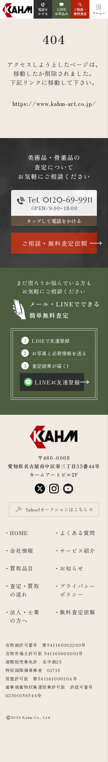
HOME (19, 533)
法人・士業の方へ (25, 616)
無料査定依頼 (77, 612)
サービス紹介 (77, 550)
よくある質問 (77, 533)
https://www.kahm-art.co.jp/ (54, 103)
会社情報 (22, 550)
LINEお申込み (61, 11)
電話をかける (43, 11)
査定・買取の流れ (25, 590)
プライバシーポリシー (77, 590)
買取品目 (22, 568)
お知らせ (71, 568)
